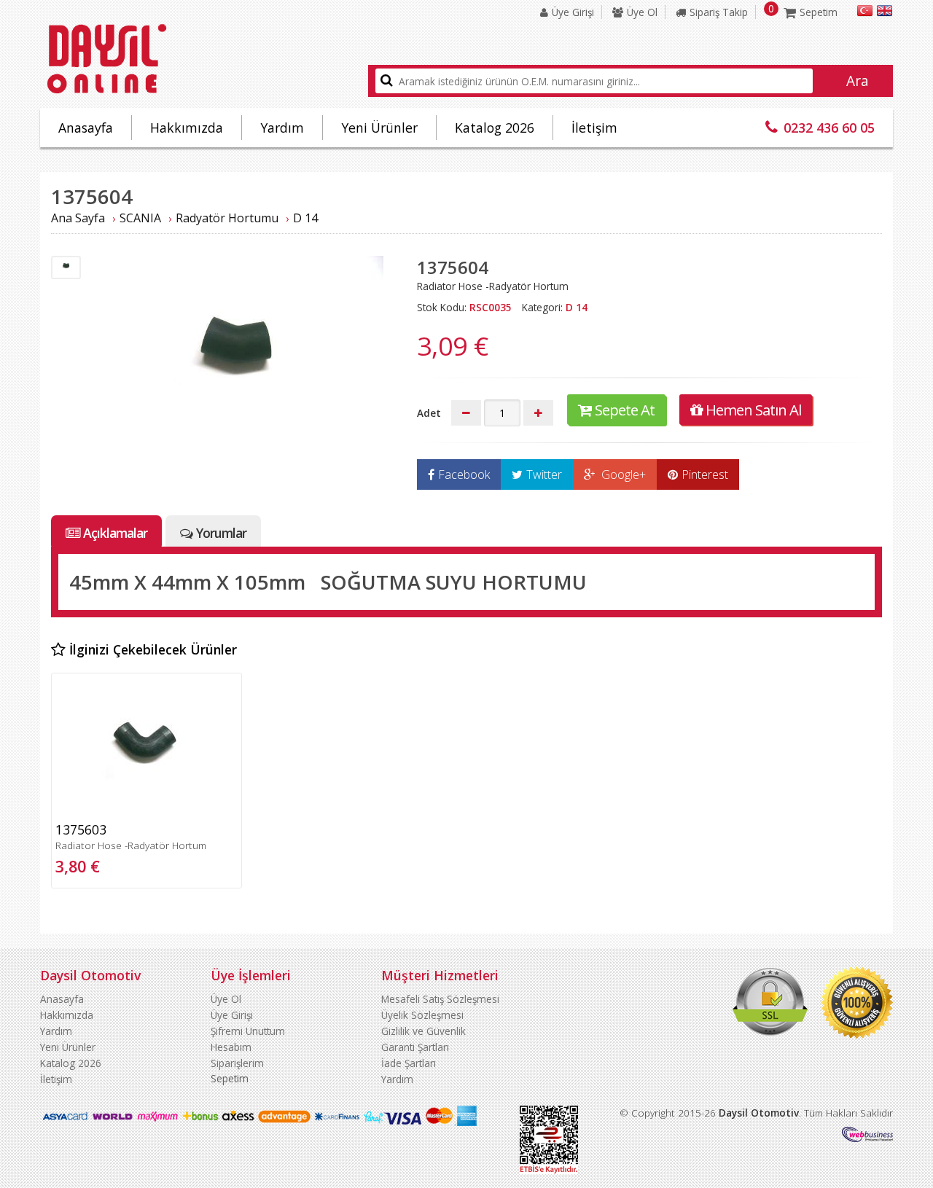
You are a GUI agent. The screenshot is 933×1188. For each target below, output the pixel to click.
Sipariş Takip (719, 12)
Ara (857, 80)
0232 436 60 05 (829, 127)
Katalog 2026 (494, 127)
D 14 (305, 218)
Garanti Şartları (415, 1047)
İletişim (594, 127)
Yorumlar (221, 533)
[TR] (864, 13)
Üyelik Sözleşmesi (422, 1015)
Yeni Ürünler (379, 127)
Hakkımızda (186, 127)
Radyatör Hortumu (227, 218)
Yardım (282, 127)
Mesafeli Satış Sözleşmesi (440, 999)
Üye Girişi (573, 12)
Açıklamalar (115, 533)
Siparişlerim (237, 1063)
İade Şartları (408, 1063)
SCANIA (140, 218)
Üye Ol (642, 12)
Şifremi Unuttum (248, 1031)
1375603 (80, 829)
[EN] (884, 13)
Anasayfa (85, 127)
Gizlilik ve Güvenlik (423, 1031)
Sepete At (625, 409)
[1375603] (146, 810)
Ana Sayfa (78, 218)
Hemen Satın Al (753, 409)
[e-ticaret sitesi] (867, 1138)
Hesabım (231, 1047)
